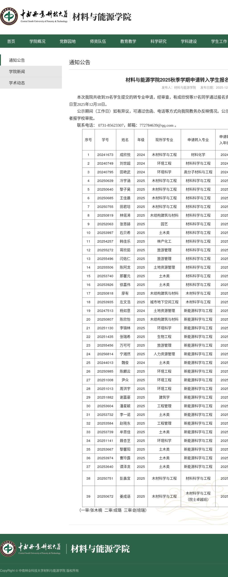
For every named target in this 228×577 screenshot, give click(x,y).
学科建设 (189, 41)
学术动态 (17, 83)
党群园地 (68, 41)
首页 (11, 41)
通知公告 (17, 60)
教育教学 (128, 41)
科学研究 (159, 41)
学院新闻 (17, 71)
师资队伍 (98, 41)
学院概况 (37, 41)
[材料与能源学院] (72, 16)
